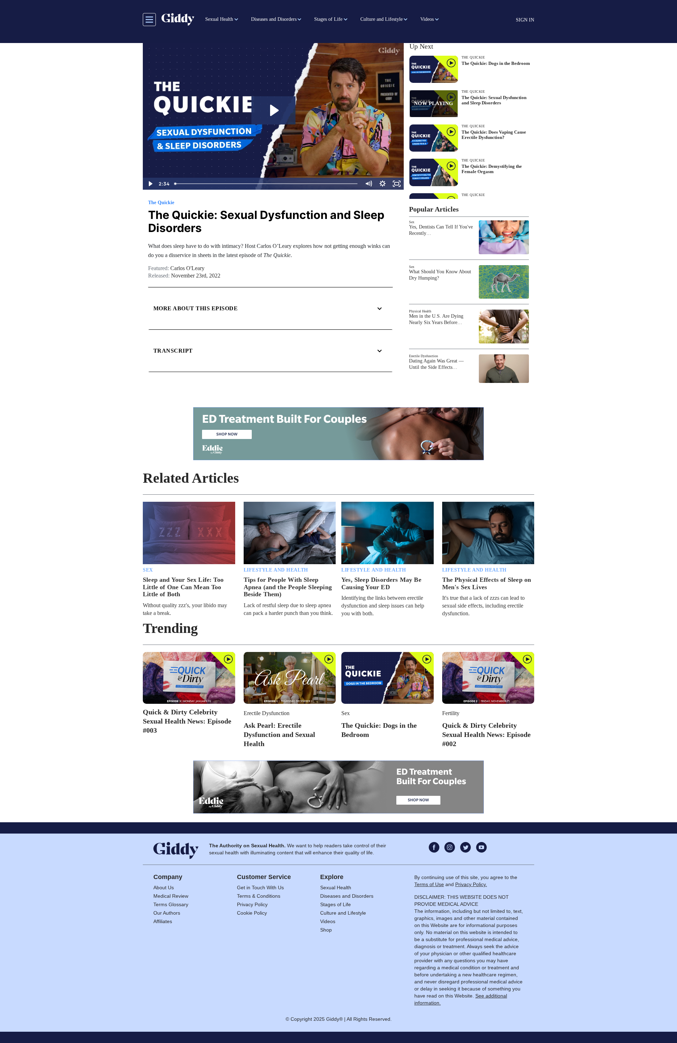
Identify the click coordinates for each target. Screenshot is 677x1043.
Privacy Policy (252, 904)
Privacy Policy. (471, 884)
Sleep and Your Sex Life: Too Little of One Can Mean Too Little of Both (183, 587)
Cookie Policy (252, 913)
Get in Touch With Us (260, 887)
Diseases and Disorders (346, 896)
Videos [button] (427, 19)
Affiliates (162, 921)
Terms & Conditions (258, 896)
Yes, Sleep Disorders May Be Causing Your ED (381, 583)
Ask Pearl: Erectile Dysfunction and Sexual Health (279, 734)
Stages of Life (335, 904)
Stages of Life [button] (328, 19)
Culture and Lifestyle (343, 913)
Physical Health (420, 311)
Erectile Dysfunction (423, 356)
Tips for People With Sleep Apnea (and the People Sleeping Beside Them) (288, 587)
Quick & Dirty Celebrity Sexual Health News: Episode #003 (187, 721)
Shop (326, 930)
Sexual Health (335, 887)
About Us (163, 887)
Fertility (450, 713)
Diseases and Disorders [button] (274, 19)
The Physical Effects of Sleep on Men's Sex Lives (486, 583)
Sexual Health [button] (219, 19)
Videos (327, 921)
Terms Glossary (170, 904)
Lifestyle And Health (276, 570)
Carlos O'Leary (187, 268)
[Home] (177, 19)
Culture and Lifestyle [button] (381, 19)
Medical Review (170, 896)
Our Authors (166, 913)
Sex (411, 222)
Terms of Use (429, 884)
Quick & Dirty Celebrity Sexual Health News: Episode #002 (486, 734)
